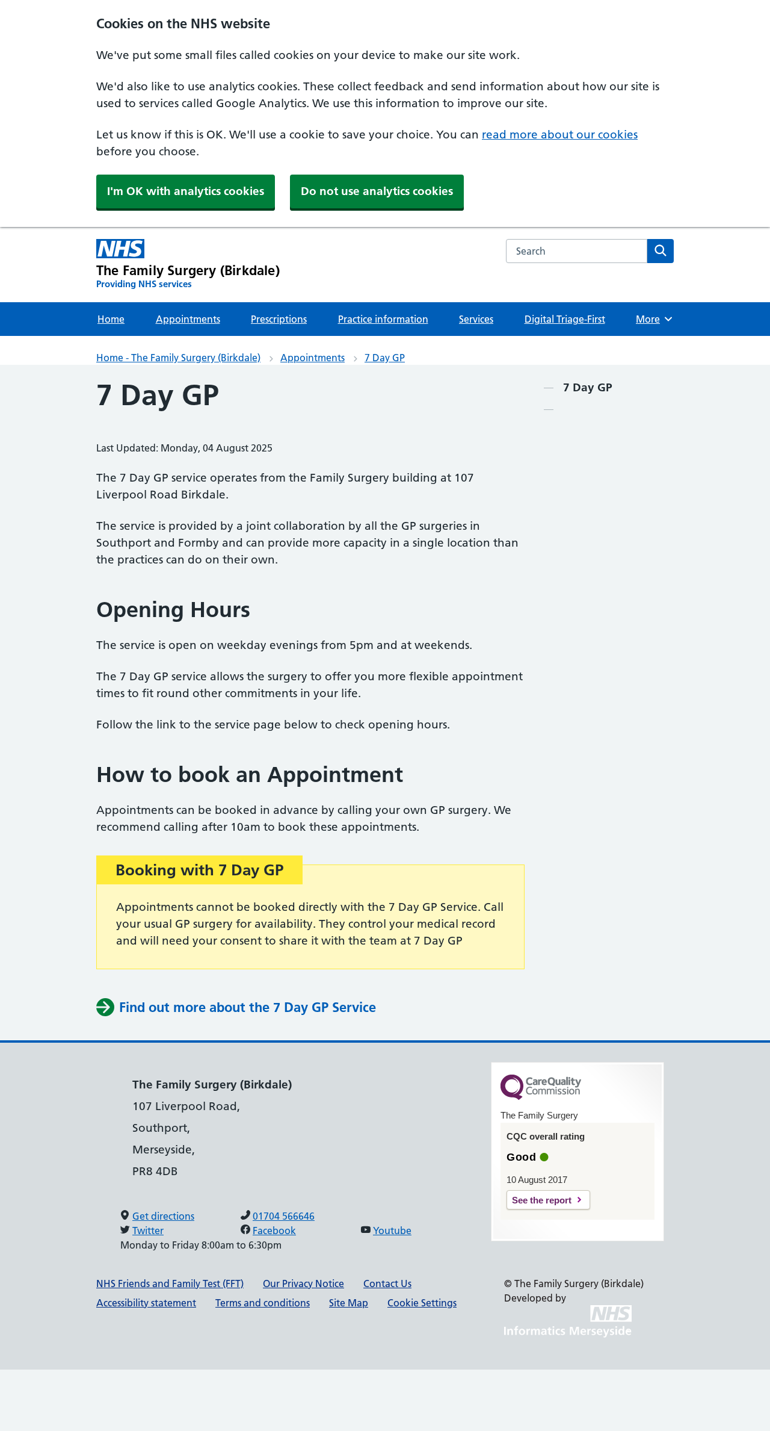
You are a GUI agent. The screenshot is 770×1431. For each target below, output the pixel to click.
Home (111, 319)
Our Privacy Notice (303, 1283)
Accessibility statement (146, 1303)
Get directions (163, 1216)
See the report (541, 1200)
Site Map (348, 1303)
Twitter (148, 1231)
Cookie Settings (422, 1303)
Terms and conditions (262, 1303)
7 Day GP (385, 358)
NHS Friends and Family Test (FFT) (170, 1283)
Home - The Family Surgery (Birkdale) (178, 358)
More (653, 319)
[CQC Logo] (540, 1097)
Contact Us (387, 1283)
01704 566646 (284, 1216)
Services (476, 319)
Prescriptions (279, 319)
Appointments (188, 319)
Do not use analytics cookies (377, 191)
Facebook (274, 1231)
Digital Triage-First (565, 319)
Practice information (383, 319)
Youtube (392, 1231)
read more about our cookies (560, 134)
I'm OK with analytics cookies (185, 191)
